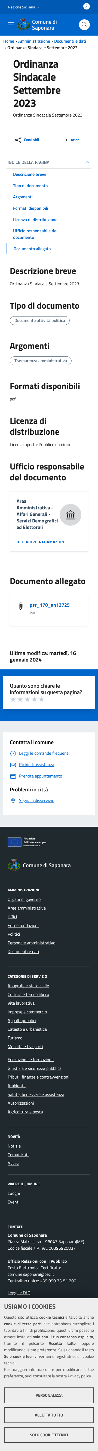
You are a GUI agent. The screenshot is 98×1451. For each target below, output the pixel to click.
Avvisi (13, 1163)
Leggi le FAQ (19, 1292)
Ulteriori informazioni (41, 542)
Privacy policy (79, 1376)
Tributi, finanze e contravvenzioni (38, 1077)
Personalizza (49, 1395)
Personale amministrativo (31, 942)
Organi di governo (24, 899)
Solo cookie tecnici (49, 1435)
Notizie (14, 1146)
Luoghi (14, 1193)
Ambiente (17, 1085)
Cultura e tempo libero (28, 994)
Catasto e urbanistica (27, 1029)
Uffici (12, 916)
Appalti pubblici (22, 1020)
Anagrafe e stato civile (28, 985)
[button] (24, 7)
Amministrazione (34, 41)
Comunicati (18, 1154)
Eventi (14, 1202)
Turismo (15, 1038)
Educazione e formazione (31, 1059)
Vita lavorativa (21, 1003)
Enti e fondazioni (23, 925)
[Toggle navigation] (11, 24)
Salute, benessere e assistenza (36, 1094)
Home (8, 41)
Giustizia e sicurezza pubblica (35, 1068)
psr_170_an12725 (50, 605)
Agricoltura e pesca (25, 1111)
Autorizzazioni (21, 1103)
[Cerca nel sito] (84, 24)
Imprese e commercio (27, 1011)
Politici (14, 934)
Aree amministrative (27, 908)
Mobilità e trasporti (25, 1046)
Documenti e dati (70, 41)
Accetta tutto (49, 1415)
